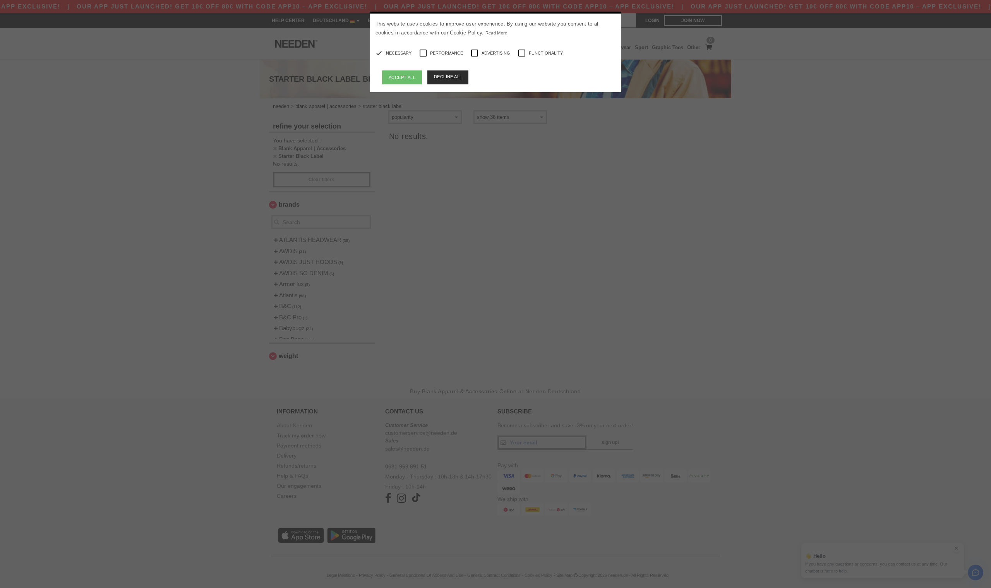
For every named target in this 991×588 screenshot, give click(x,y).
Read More (496, 33)
